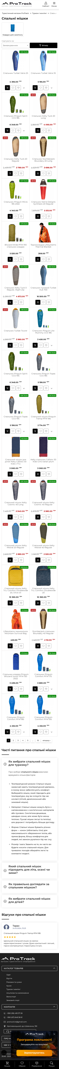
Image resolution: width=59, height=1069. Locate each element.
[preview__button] (7, 87)
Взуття (9, 978)
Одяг (8, 975)
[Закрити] (54, 1034)
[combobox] (15, 45)
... (32, 740)
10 (38, 740)
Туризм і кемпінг (13, 989)
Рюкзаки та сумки (14, 982)
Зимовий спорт (12, 1000)
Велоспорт (11, 997)
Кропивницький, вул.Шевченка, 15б (22, 1026)
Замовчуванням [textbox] (10, 45)
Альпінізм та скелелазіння (17, 993)
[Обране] (22, 1063)
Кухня (8, 986)
